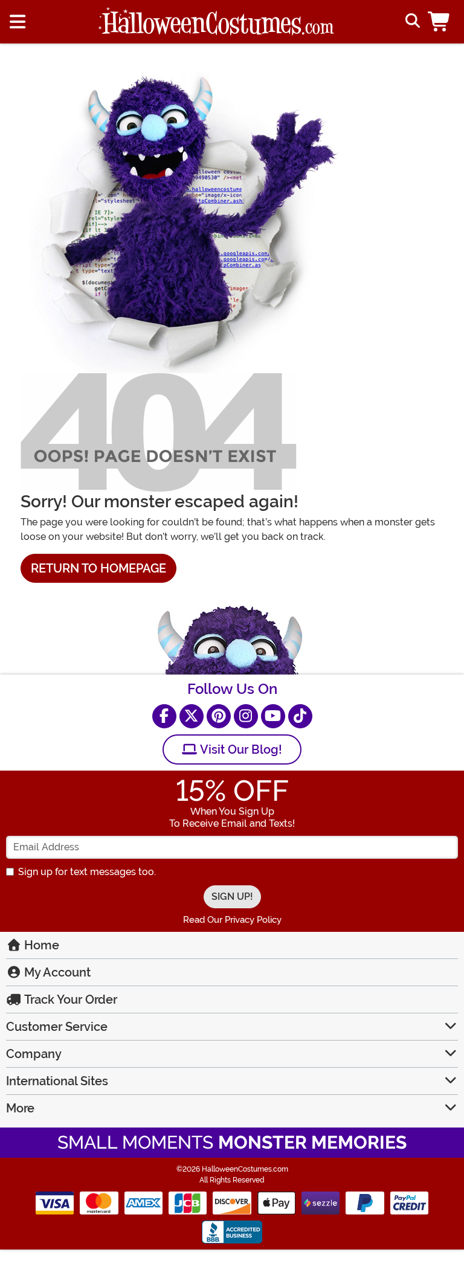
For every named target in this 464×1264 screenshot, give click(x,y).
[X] (191, 716)
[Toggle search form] (411, 21)
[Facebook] (164, 716)
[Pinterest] (219, 716)
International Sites (57, 1081)
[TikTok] (300, 716)
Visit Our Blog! (239, 749)
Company (34, 1054)
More (20, 1108)
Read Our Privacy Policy (232, 919)
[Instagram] (246, 716)
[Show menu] (17, 22)
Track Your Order (69, 999)
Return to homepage (98, 568)
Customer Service (57, 1026)
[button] (441, 21)
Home (40, 945)
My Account (56, 972)
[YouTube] (273, 716)
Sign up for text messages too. (87, 871)
